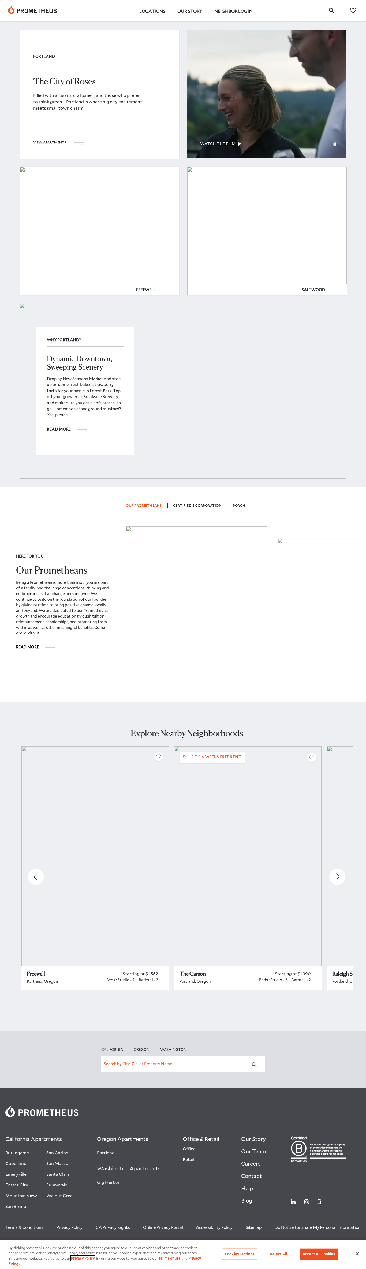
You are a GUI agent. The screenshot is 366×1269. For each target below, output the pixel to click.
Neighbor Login (233, 10)
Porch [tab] (239, 505)
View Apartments (49, 142)
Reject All (278, 1254)
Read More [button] (59, 429)
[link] (32, 10)
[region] (183, 1254)
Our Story (189, 10)
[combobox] (183, 1064)
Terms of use (170, 1258)
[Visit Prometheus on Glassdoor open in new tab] (319, 1201)
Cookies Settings (239, 1254)
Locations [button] (152, 10)
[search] (332, 10)
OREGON (142, 1049)
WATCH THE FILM (218, 143)
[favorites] (353, 10)
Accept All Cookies (319, 1254)
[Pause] (334, 144)
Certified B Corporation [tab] (197, 505)
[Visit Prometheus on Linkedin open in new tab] (293, 1201)
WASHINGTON (173, 1049)
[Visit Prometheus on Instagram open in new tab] (306, 1201)
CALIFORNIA (112, 1049)
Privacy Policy (83, 1258)
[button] (158, 756)
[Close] (357, 1254)
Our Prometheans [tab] (144, 505)
